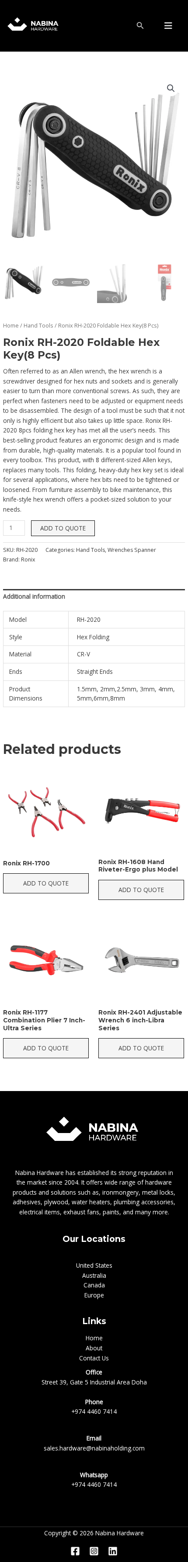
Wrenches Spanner (132, 550)
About (94, 1348)
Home (11, 325)
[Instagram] (94, 1551)
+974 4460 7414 (94, 1411)
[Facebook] (75, 1551)
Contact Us (94, 1358)
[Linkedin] (113, 1551)
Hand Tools (38, 325)
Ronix (28, 559)
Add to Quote (63, 528)
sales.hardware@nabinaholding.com (94, 1448)
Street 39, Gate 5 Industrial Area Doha (94, 1382)
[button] (171, 88)
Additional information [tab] (34, 596)
